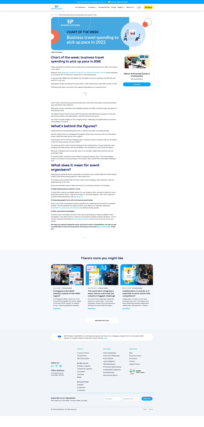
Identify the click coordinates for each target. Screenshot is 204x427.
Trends (56, 15)
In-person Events (83, 353)
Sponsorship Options (110, 375)
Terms (145, 409)
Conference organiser (84, 369)
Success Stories (104, 7)
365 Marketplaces (109, 364)
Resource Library (135, 356)
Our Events (133, 358)
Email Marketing (108, 372)
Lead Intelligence (109, 361)
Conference (81, 387)
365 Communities (83, 358)
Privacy (151, 409)
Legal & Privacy (134, 364)
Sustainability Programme (112, 369)
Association (81, 371)
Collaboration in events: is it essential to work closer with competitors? (136, 293)
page (105, 338)
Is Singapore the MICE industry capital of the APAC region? (66, 293)
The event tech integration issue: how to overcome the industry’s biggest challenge (101, 293)
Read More (57, 308)
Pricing (113, 7)
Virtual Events (82, 356)
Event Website (108, 358)
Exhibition (80, 384)
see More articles (102, 321)
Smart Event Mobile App (111, 356)
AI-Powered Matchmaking (112, 367)
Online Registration (109, 353)
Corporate (80, 374)
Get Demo (148, 7)
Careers (132, 361)
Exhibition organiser (84, 366)
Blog (52, 15)
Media (79, 377)
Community (81, 390)
